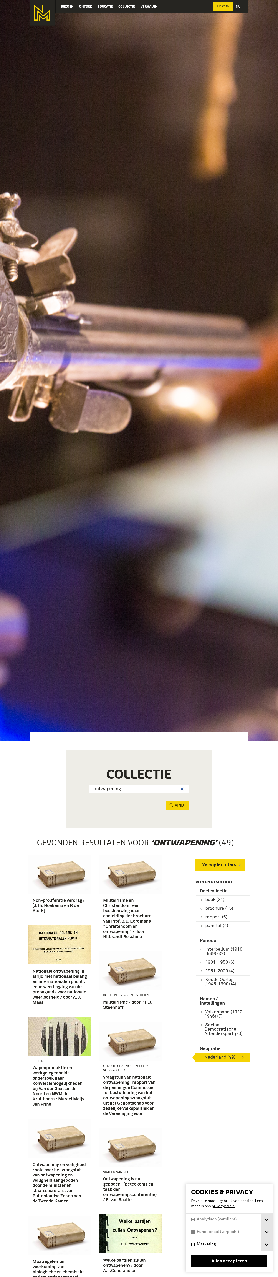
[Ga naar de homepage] (42, 13)
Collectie (126, 6)
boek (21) (214, 900)
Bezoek (67, 6)
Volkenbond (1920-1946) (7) (224, 1014)
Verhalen (149, 6)
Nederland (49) (219, 1057)
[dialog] (229, 1228)
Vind (179, 805)
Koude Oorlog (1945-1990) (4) (220, 982)
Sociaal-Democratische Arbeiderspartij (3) (223, 1029)
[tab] (267, 1220)
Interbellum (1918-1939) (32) (224, 951)
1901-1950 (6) (219, 962)
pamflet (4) (216, 926)
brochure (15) (219, 908)
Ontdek (85, 6)
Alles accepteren (229, 1261)
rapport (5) (216, 917)
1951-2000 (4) (219, 971)
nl (238, 6)
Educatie (105, 6)
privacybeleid (223, 1206)
